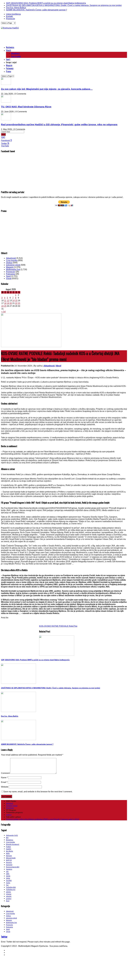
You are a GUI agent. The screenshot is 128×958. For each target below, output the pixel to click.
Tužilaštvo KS (10, 890)
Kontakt (9, 16)
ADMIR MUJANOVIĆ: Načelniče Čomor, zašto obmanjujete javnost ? (36, 10)
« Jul (3, 312)
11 (5, 300)
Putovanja (9, 68)
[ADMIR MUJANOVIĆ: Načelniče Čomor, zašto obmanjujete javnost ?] (18, 739)
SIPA (7, 874)
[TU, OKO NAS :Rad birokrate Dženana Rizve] (6, 102)
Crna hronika (16, 56)
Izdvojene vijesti (13, 265)
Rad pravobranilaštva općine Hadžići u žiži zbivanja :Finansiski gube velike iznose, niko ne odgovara (59, 124)
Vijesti (8, 50)
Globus (9, 263)
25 (5, 306)
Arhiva (9, 815)
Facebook (10, 808)
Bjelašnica (9, 840)
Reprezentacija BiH (12, 867)
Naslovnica (10, 47)
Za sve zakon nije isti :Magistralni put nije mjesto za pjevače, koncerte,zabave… (47, 89)
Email (4, 782)
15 (16, 300)
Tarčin (8, 883)
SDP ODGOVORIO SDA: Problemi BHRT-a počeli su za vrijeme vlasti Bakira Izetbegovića (46, 3)
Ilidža (8, 853)
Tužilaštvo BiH (11, 887)
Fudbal (8, 847)
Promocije (10, 19)
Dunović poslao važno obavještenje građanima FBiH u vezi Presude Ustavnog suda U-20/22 (42, 819)
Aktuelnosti (15, 53)
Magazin (9, 65)
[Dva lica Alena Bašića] (18, 711)
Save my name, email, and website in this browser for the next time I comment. (38, 792)
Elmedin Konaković (12, 844)
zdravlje (8, 896)
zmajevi (8, 899)
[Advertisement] (46, 37)
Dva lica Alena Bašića (16, 8)
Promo (8, 71)
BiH (7, 838)
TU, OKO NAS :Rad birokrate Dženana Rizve (26, 106)
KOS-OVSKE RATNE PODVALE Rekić (56, 626)
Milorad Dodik (11, 858)
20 (11, 303)
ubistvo (8, 892)
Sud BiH (9, 880)
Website (4, 787)
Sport (8, 59)
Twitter (4, 936)
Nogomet (9, 865)
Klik (3, 134)
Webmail (9, 803)
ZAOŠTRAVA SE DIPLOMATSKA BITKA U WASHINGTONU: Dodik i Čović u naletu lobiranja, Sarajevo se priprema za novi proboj (64, 5)
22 (16, 303)
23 (19, 303)
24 (2, 306)
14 (13, 300)
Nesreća (9, 862)
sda (7, 871)
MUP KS (9, 860)
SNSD (8, 876)
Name (4, 777)
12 (8, 300)
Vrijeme (8, 894)
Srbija (8, 878)
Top (75, 626)
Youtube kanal (11, 806)
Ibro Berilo (9, 851)
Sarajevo (9, 869)
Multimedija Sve (13, 269)
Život (7, 901)
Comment (5, 773)
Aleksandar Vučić (12, 835)
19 (8, 303)
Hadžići (8, 849)
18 (5, 303)
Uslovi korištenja (13, 14)
